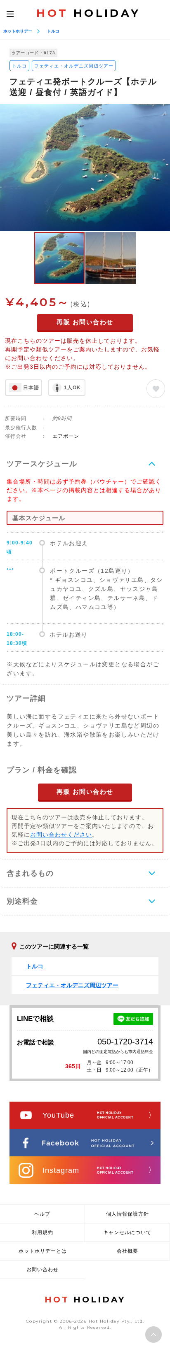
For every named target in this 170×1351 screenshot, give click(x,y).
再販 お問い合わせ (85, 322)
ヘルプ (42, 1214)
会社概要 (127, 1251)
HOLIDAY (88, 13)
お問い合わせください (61, 834)
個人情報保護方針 (127, 1214)
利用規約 (42, 1232)
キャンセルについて (127, 1232)
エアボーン (65, 436)
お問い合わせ (42, 1269)
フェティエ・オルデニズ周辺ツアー (73, 65)
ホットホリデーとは (43, 1251)
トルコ (53, 31)
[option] (85, 167)
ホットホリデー (17, 31)
